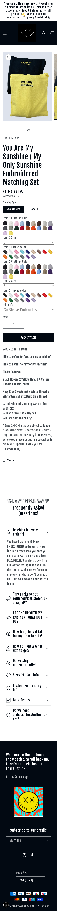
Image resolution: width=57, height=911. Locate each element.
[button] (5, 33)
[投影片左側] (21, 130)
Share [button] (10, 460)
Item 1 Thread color (14, 247)
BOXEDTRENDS (22, 905)
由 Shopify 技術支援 (39, 905)
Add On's (8, 305)
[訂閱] (46, 840)
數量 (5, 316)
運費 (15, 196)
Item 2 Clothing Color (16, 261)
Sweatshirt (13, 209)
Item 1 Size (9, 237)
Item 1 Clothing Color (16, 218)
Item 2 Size (9, 281)
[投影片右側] (36, 130)
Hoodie (34, 209)
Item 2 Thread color (14, 290)
